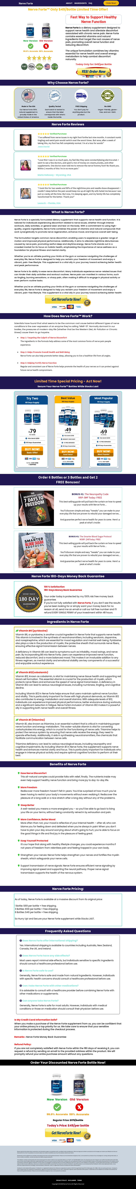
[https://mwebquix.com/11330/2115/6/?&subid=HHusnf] (38, 37)
